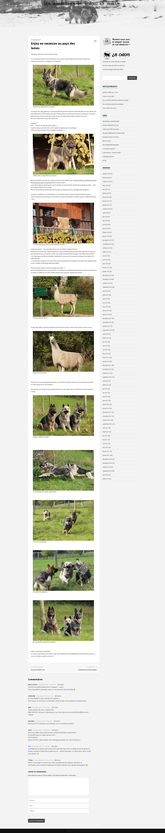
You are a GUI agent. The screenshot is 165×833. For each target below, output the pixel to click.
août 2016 (106, 213)
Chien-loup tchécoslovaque (111, 129)
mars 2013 (106, 353)
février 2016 (106, 232)
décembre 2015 (107, 240)
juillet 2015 (106, 252)
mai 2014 (105, 299)
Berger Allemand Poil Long (110, 125)
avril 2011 (105, 443)
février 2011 (106, 451)
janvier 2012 (106, 408)
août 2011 (106, 428)
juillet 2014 (106, 295)
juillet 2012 (106, 385)
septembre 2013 (107, 330)
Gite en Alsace (107, 141)
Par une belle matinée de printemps (113, 104)
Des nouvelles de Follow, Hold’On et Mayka (115, 100)
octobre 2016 (107, 209)
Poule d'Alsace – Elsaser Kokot (112, 152)
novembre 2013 (107, 322)
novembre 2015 (107, 244)
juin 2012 (105, 389)
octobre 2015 (107, 248)
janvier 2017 (106, 205)
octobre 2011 (107, 420)
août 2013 (106, 334)
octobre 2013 (107, 326)
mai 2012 (105, 393)
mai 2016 (105, 220)
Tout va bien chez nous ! (110, 108)
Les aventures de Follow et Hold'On (82, 14)
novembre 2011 (107, 416)
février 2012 (106, 404)
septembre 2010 (107, 471)
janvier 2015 (106, 271)
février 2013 (106, 357)
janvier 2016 (106, 236)
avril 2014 (105, 303)
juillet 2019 (106, 193)
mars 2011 (106, 447)
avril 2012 (105, 396)
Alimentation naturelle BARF (111, 121)
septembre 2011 (107, 424)
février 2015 (106, 267)
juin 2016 (105, 217)
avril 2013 (105, 349)
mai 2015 (105, 256)
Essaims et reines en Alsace (111, 137)
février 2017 (106, 201)
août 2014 (106, 291)
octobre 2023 (107, 181)
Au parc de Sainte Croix (38, 669)
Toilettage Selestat (108, 156)
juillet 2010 (106, 479)
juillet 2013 (106, 338)
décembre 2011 (107, 412)
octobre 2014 (107, 283)
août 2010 (106, 475)
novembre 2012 (107, 369)
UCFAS (104, 160)
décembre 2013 (107, 318)
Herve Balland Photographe (111, 145)
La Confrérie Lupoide (109, 148)
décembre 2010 (107, 459)
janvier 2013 (106, 361)
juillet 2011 (106, 432)
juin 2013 (105, 342)
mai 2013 (105, 346)
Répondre (61, 684)
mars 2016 (106, 228)
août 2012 (106, 381)
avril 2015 (105, 260)
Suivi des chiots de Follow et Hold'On (114, 65)
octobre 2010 (107, 467)
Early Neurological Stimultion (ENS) (113, 69)
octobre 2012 (107, 373)
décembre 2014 (107, 275)
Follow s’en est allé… (109, 96)
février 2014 (106, 310)
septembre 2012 (107, 377)
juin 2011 (105, 436)
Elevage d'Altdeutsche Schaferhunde (114, 133)
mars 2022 (106, 185)
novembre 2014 (107, 279)
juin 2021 (105, 189)
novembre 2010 (107, 463)
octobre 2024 (107, 173)
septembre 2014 (107, 287)
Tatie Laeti (43, 111)
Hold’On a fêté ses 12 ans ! (110, 92)
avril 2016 (105, 224)
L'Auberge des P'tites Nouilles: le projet (114, 61)
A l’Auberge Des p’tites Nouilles (87, 669)
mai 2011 (105, 439)
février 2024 (106, 177)
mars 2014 (106, 306)
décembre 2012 (107, 365)
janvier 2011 (106, 455)
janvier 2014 (106, 314)
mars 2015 (106, 263)
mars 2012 (106, 400)
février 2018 (106, 197)
